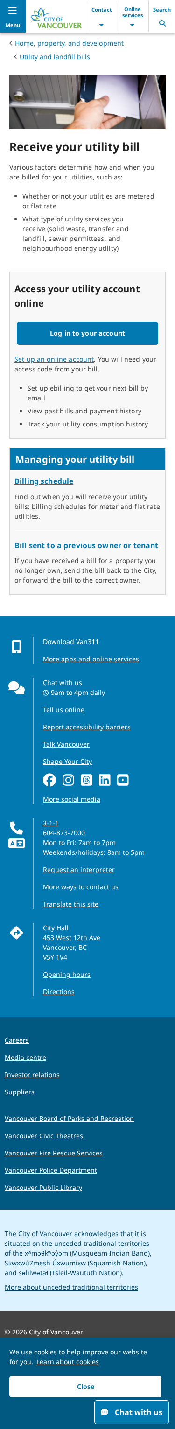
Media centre (25, 1057)
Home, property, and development (69, 43)
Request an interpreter (79, 869)
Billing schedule (43, 481)
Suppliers (20, 1091)
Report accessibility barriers (87, 726)
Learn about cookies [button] (67, 1361)
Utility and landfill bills (55, 56)
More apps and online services (91, 658)
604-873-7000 (64, 832)
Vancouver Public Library (43, 1187)
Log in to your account (87, 333)
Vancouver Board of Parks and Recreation (69, 1118)
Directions (59, 991)
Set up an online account (54, 359)
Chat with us (62, 682)
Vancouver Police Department (51, 1170)
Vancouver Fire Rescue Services (54, 1152)
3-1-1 (51, 822)
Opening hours (67, 974)
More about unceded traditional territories (71, 1287)
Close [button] (85, 1386)
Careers (17, 1040)
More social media (71, 799)
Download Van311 (71, 641)
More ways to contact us (81, 886)
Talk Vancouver (66, 744)
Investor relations (32, 1074)
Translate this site (70, 904)
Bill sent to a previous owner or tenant (86, 545)
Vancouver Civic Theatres (44, 1135)
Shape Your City (67, 761)
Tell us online (63, 709)
